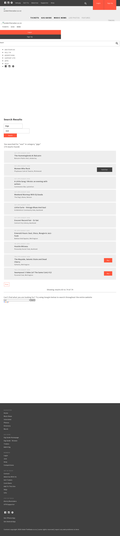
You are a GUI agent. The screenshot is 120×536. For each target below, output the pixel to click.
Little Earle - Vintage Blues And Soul (30, 207)
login (6, 455)
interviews (7, 419)
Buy (108, 260)
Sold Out (104, 170)
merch (6, 429)
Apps (7, 61)
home (6, 413)
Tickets (34, 18)
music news (8, 416)
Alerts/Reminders (10, 501)
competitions (9, 465)
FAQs (5, 489)
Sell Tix (26, 3)
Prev (6, 284)
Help (52, 3)
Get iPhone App (9, 518)
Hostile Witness (21, 246)
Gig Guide (46, 18)
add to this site (9, 486)
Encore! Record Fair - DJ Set (26, 220)
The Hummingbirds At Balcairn (27, 155)
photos (6, 423)
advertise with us (10, 477)
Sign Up (110, 3)
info (5, 493)
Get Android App (10, 521)
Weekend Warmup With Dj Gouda (28, 194)
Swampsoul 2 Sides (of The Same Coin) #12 (33, 272)
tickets (6, 444)
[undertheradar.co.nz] (13, 11)
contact (7, 474)
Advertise (34, 3)
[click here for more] (60, 88)
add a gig (7, 447)
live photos (74, 18)
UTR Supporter (9, 504)
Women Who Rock (22, 168)
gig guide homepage (11, 437)
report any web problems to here (67, 529)
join (5, 459)
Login (98, 3)
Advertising (10, 55)
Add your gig (10, 50)
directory (7, 426)
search (87, 5)
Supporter (44, 3)
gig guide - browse (10, 441)
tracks (111, 20)
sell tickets (8, 480)
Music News (60, 18)
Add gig (18, 3)
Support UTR (10, 58)
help (5, 462)
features (86, 18)
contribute (8, 483)
